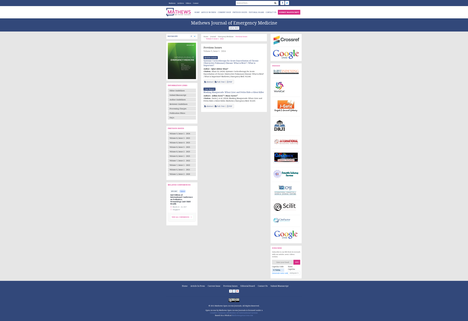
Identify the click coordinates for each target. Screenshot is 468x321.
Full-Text (220, 82)
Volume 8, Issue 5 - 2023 (180, 138)
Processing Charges (178, 108)
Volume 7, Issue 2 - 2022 (180, 160)
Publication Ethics (177, 113)
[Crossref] (286, 40)
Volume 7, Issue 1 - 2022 (180, 165)
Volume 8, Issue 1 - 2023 (180, 156)
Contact (195, 3)
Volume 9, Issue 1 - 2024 (180, 133)
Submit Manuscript (178, 95)
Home (197, 12)
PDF (230, 82)
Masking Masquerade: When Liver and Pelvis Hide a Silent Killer (234, 92)
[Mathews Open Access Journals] (178, 12)
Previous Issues (240, 12)
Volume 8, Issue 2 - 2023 (180, 151)
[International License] (234, 300)
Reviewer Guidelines (178, 104)
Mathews (172, 3)
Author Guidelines (178, 99)
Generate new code (280, 273)
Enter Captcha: (291, 267)
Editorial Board (256, 12)
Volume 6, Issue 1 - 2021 (180, 169)
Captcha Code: (278, 266)
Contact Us (271, 12)
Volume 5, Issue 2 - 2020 (180, 174)
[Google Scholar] (286, 54)
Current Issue (224, 12)
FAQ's (172, 117)
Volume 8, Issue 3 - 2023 (180, 147)
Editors (188, 3)
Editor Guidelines (177, 90)
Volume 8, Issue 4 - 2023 (180, 142)
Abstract (209, 82)
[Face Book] (282, 3)
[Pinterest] (237, 291)
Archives (180, 3)
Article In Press (208, 12)
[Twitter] (287, 3)
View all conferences (180, 217)
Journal (213, 36)
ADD (297, 262)
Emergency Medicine (226, 36)
